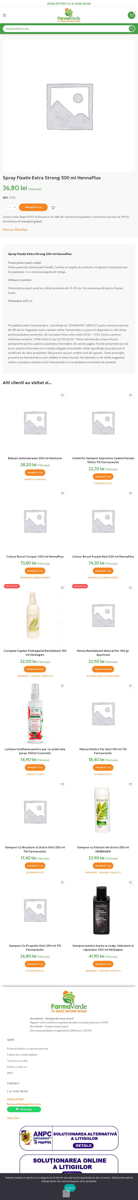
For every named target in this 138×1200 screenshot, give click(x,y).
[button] (35, 472)
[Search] (132, 29)
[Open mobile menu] (4, 15)
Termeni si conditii (17, 1060)
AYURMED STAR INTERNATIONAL (103, 676)
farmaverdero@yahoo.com (24, 1104)
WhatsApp (26, 1109)
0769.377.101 (15, 1099)
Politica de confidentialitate (22, 1054)
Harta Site (13, 1118)
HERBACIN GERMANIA (35, 479)
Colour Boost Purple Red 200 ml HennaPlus (103, 556)
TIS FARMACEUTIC (103, 483)
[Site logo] (69, 15)
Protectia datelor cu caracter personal (27, 1048)
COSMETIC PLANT (35, 774)
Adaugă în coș (33, 207)
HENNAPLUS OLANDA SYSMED (35, 577)
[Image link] (69, 1001)
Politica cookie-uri (17, 1066)
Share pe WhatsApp (15, 229)
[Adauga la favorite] (53, 208)
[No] (66, 1193)
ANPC (10, 1073)
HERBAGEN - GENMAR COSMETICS (35, 676)
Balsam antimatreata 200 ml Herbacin (35, 458)
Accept (70, 1187)
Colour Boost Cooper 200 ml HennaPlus (35, 556)
